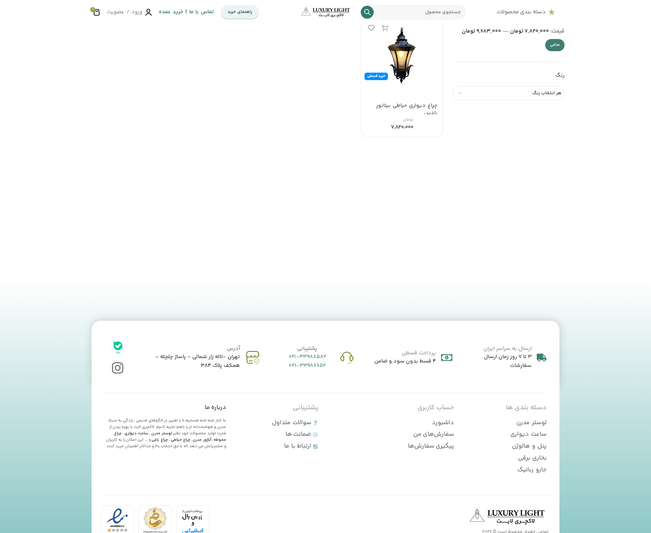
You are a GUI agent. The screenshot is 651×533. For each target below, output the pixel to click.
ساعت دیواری (136, 433)
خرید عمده (171, 12)
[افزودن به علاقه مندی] (371, 27)
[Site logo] (325, 12)
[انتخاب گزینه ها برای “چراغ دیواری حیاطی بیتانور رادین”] (385, 27)
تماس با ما (201, 12)
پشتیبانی (307, 348)
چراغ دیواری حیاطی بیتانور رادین (406, 109)
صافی (555, 45)
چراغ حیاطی (180, 440)
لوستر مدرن (161, 433)
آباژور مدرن (202, 440)
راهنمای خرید (240, 11)
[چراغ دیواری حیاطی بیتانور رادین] (401, 57)
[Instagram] (117, 368)
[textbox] (508, 93)
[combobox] (509, 93)
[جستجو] (367, 12)
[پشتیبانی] (346, 357)
